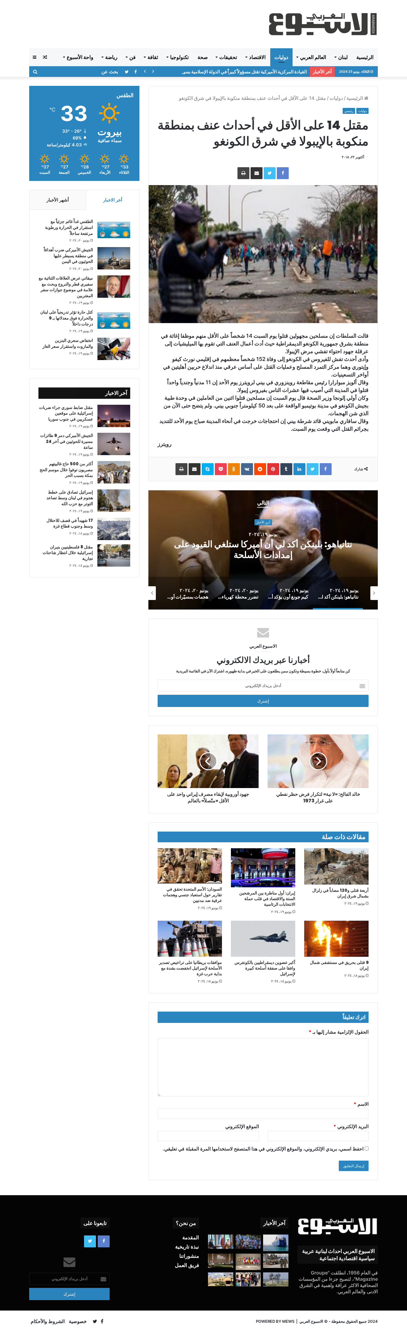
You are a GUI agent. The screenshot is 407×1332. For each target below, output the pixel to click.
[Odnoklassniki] (234, 469)
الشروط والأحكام (48, 1321)
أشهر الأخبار (57, 200)
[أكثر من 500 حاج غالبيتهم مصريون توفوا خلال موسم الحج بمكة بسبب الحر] (113, 472)
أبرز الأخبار (263, 522)
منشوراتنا (189, 1256)
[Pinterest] (273, 469)
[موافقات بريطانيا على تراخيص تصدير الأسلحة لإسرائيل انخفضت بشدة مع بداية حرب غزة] (190, 939)
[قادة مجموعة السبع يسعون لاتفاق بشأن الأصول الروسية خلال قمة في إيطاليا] (248, 1262)
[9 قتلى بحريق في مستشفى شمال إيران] (336, 939)
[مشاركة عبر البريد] (256, 173)
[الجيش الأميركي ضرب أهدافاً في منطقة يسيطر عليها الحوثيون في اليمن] (113, 258)
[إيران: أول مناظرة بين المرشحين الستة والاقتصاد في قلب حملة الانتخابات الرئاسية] (263, 867)
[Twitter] (270, 173)
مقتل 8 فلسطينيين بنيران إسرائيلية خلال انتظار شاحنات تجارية (68, 553)
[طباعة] (243, 173)
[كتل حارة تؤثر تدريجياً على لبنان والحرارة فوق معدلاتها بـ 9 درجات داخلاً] (113, 320)
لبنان (343, 57)
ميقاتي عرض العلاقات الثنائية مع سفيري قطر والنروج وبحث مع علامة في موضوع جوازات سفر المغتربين (66, 287)
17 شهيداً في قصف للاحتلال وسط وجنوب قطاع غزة (69, 523)
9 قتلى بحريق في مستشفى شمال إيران (339, 965)
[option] (263, 550)
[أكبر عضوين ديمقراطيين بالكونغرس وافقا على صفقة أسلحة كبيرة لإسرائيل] (263, 939)
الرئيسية (365, 57)
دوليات (281, 57)
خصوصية (78, 1321)
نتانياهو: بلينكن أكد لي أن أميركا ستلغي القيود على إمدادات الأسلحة (263, 550)
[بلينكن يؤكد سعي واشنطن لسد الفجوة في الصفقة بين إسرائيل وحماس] (220, 1242)
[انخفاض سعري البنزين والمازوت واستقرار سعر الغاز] (113, 349)
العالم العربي (313, 57)
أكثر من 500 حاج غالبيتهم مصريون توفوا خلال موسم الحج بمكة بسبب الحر (66, 469)
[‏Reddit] (260, 469)
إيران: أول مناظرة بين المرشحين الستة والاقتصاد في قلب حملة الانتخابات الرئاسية (267, 898)
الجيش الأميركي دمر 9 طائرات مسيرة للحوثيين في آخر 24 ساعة (66, 441)
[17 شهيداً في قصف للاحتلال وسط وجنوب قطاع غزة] (113, 529)
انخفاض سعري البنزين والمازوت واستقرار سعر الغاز (68, 343)
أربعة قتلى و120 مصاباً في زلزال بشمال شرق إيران (340, 893)
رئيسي (348, 111)
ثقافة (152, 57)
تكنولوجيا (179, 57)
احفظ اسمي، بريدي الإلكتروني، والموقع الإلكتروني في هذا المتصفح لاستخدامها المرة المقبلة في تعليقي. (263, 1149)
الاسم (361, 1104)
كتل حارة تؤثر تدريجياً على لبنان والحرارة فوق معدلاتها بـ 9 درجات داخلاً (66, 318)
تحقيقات (228, 57)
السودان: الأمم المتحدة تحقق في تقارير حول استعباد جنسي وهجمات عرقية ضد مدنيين (192, 894)
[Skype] (208, 469)
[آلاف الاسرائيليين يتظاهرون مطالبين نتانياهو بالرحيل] (248, 1242)
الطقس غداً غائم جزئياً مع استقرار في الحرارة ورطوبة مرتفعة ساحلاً (69, 227)
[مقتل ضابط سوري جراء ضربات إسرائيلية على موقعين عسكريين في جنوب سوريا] (113, 416)
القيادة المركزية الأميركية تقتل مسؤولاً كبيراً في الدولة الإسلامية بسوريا (242, 72)
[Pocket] (221, 469)
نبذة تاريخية (187, 1247)
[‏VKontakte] (247, 469)
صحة (203, 57)
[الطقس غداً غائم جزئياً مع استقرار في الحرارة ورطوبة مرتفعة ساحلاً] (113, 230)
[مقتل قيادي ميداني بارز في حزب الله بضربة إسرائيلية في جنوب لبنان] (275, 1279)
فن (132, 57)
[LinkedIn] (299, 469)
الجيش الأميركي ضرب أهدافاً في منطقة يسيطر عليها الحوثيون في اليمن (68, 255)
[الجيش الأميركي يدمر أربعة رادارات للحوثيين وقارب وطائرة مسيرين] (275, 1243)
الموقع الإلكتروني (242, 1126)
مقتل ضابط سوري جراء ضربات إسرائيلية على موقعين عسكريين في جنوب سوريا (66, 413)
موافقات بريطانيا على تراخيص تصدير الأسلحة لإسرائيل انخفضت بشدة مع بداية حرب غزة (190, 968)
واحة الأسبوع (80, 57)
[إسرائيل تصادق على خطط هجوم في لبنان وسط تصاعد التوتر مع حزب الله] (113, 500)
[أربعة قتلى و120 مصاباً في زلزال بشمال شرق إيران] (336, 866)
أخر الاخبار (112, 200)
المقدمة (190, 1237)
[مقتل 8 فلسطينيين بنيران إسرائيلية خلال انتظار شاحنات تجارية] (113, 555)
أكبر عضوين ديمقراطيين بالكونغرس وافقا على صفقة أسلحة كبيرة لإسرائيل (264, 968)
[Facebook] (283, 173)
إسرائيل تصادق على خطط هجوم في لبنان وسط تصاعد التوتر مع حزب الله (69, 498)
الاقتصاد (257, 57)
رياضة (111, 57)
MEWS (288, 1321)
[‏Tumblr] (286, 469)
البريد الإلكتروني (351, 1126)
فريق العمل (187, 1265)
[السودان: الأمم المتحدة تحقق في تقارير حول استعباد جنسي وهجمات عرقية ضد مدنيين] (190, 865)
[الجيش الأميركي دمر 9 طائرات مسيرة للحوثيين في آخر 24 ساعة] (113, 444)
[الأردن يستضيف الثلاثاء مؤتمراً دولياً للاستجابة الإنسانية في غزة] (220, 1279)
